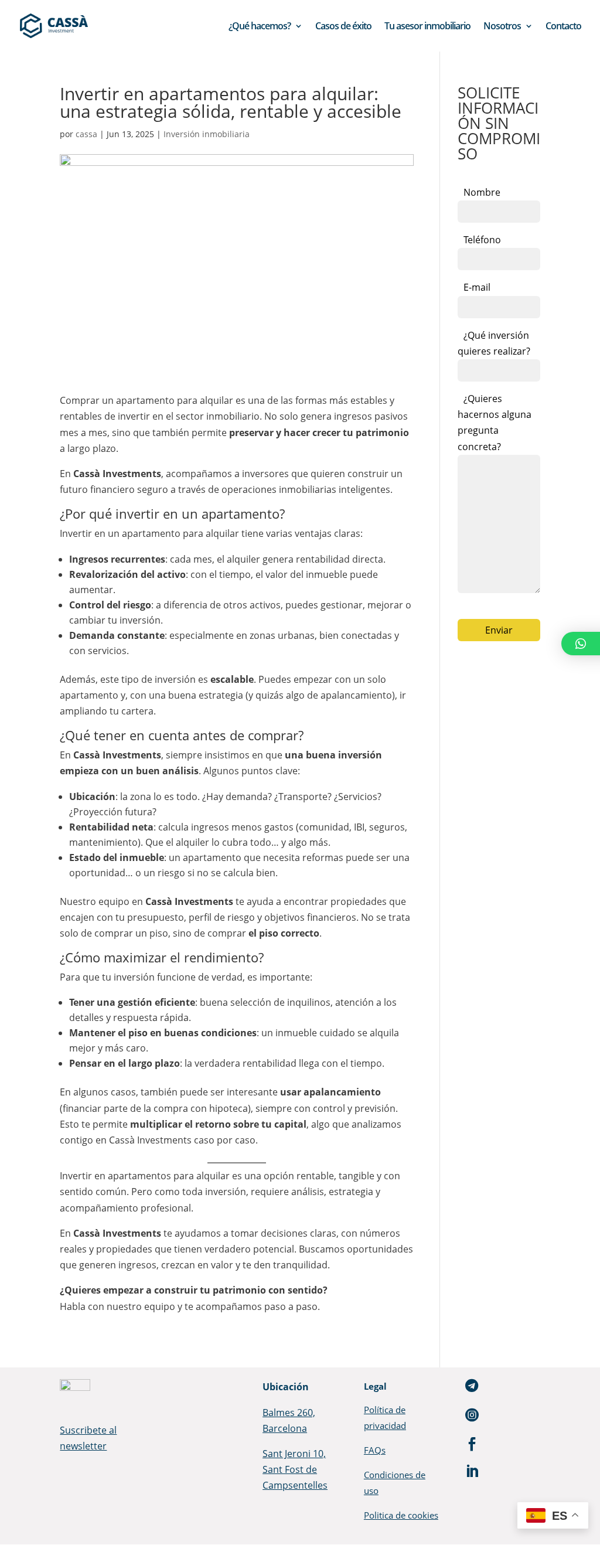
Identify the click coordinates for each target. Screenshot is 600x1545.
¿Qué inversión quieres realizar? (494, 343)
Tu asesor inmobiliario (427, 27)
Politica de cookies (401, 1515)
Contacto (563, 27)
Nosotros (502, 27)
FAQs (375, 1450)
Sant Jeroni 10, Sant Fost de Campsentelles (295, 1469)
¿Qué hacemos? (260, 27)
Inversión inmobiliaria (206, 133)
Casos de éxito (343, 27)
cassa (86, 133)
